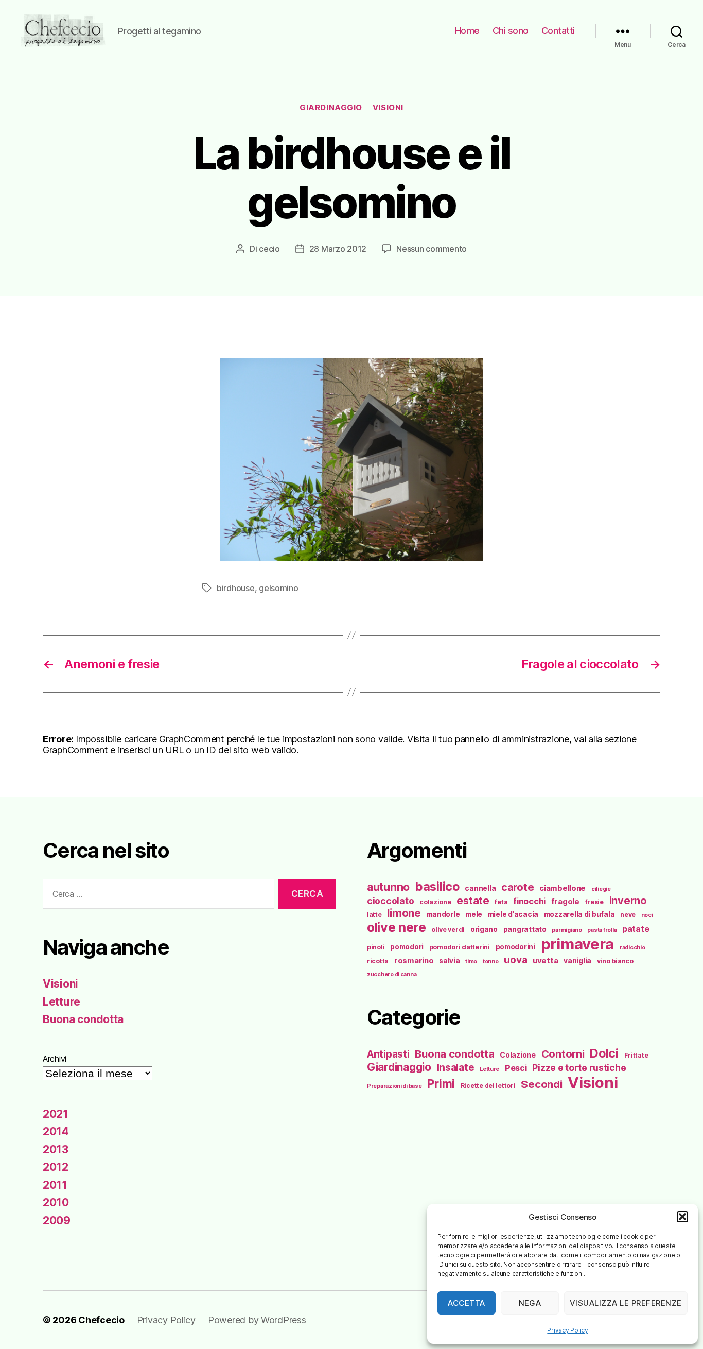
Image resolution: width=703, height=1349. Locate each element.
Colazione (518, 1054)
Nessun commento (431, 249)
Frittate (636, 1055)
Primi (441, 1084)
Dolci (604, 1053)
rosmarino (414, 960)
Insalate (455, 1068)
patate (635, 929)
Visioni (388, 107)
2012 (55, 1167)
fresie (594, 902)
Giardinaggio (331, 107)
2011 (55, 1185)
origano (484, 929)
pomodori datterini (459, 947)
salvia (449, 961)
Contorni (563, 1053)
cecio (269, 249)
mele (473, 914)
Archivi (54, 1058)
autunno (388, 886)
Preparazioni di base (394, 1086)
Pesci (516, 1068)
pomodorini (515, 947)
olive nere (396, 927)
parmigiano (567, 930)
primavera (577, 944)
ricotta (378, 961)
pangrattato (525, 929)
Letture (61, 1001)
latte (374, 915)
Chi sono (511, 30)
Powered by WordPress (257, 1320)
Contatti (558, 30)
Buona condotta (83, 1019)
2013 (55, 1149)
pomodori (407, 947)
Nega (530, 1303)
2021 (55, 1114)
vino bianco (615, 961)
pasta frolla (602, 930)
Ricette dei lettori (488, 1085)
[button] (682, 1217)
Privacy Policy (567, 1330)
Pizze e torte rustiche (579, 1067)
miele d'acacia (513, 914)
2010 (56, 1202)
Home (467, 30)
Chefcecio (101, 1320)
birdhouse (236, 588)
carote (517, 887)
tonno (491, 961)
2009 (57, 1220)
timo (471, 961)
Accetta (466, 1303)
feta (501, 902)
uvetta (545, 960)
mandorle (443, 914)
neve (628, 915)
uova (515, 960)
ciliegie (601, 889)
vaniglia (577, 961)
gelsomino (278, 588)
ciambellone (562, 888)
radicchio (632, 947)
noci (647, 915)
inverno (628, 900)
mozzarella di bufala (579, 914)
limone (403, 913)
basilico (437, 886)
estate (472, 900)
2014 (56, 1131)
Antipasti (388, 1054)
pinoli (375, 947)
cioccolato (390, 900)
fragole (565, 901)
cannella (480, 888)
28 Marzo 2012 (338, 249)
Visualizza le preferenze (626, 1303)
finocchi (529, 901)
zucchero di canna (391, 974)
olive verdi (448, 929)
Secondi (541, 1084)
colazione (435, 902)
